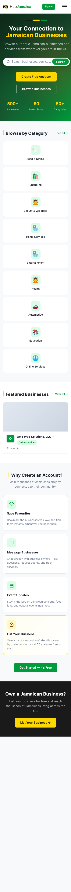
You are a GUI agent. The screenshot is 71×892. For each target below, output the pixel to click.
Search (60, 61)
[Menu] (64, 6)
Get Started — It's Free (36, 667)
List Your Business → (35, 722)
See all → (62, 133)
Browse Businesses (36, 89)
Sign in (49, 6)
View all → (61, 394)
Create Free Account (36, 76)
